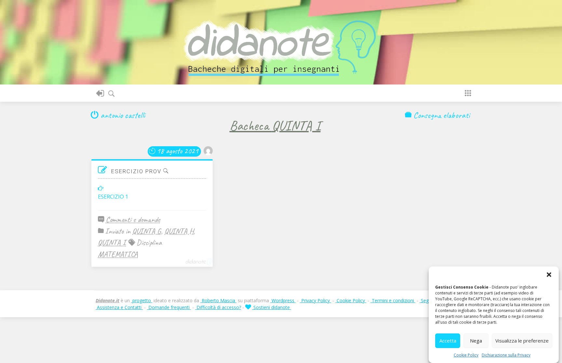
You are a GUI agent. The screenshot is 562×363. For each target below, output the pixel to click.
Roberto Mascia (218, 300)
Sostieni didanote (271, 307)
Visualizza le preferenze (522, 341)
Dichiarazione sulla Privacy (506, 355)
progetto (141, 300)
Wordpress (283, 300)
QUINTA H (179, 231)
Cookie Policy (466, 355)
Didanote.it (107, 300)
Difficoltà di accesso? (218, 307)
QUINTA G (146, 231)
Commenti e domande (133, 219)
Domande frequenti (169, 307)
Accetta (447, 341)
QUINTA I (112, 242)
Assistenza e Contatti (119, 307)
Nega (476, 341)
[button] (549, 274)
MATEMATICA (118, 254)
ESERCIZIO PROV (137, 171)
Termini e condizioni (392, 300)
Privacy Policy (315, 300)
